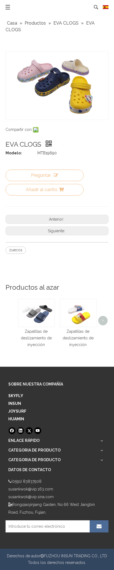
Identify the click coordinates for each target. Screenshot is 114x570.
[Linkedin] (20, 430)
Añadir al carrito (42, 189)
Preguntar (41, 175)
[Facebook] (12, 430)
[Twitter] (29, 430)
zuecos (15, 250)
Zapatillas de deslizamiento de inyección (36, 338)
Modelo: (14, 153)
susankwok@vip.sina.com (31, 497)
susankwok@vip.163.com (30, 489)
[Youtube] (37, 430)
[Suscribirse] (99, 526)
